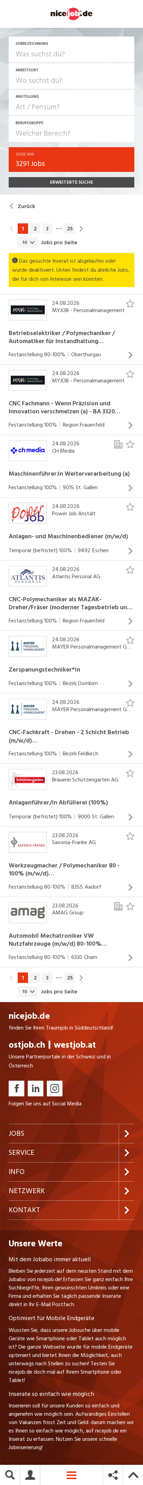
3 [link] (47, 228)
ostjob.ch (27, 1045)
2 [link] (35, 228)
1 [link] (23, 228)
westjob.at (75, 1045)
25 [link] (70, 228)
